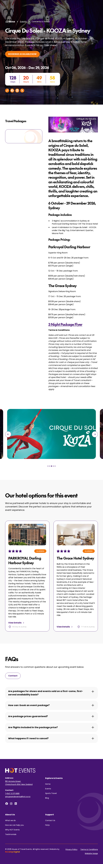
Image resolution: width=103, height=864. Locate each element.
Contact (12, 675)
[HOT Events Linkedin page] (15, 803)
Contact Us (50, 820)
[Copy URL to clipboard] (7, 91)
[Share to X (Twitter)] (22, 91)
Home (47, 784)
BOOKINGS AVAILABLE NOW (22, 54)
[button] (8, 434)
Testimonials (10, 834)
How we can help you (14, 825)
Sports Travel (51, 793)
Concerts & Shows (41, 21)
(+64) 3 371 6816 (12, 793)
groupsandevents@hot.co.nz (17, 796)
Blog (47, 798)
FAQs (47, 825)
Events (23, 21)
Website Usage (91, 853)
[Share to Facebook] (12, 91)
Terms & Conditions (89, 849)
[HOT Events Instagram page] (11, 803)
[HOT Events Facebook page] (6, 803)
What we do (10, 820)
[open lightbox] (51, 434)
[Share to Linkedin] (17, 91)
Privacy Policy (71, 849)
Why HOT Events (12, 829)
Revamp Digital (12, 852)
